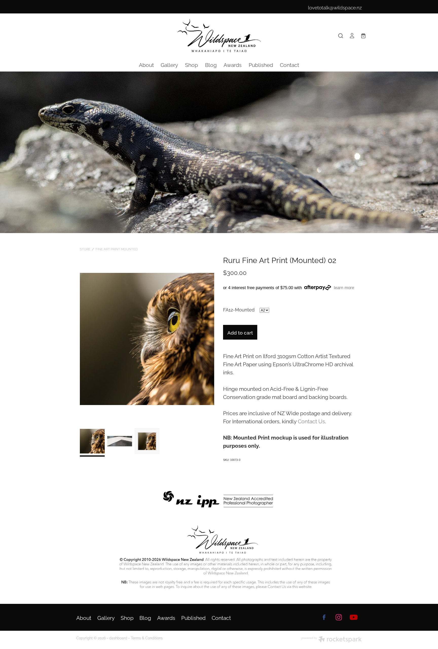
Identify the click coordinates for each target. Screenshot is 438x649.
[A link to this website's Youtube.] (353, 617)
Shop (191, 64)
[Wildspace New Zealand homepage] (219, 35)
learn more (344, 287)
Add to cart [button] (240, 332)
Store (85, 249)
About (146, 64)
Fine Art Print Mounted (117, 249)
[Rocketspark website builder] (331, 640)
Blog (211, 64)
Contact (289, 64)
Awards (233, 64)
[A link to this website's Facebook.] (324, 617)
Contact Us (311, 421)
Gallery (169, 64)
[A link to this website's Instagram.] (338, 617)
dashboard (118, 637)
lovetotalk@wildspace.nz (335, 7)
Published (261, 64)
